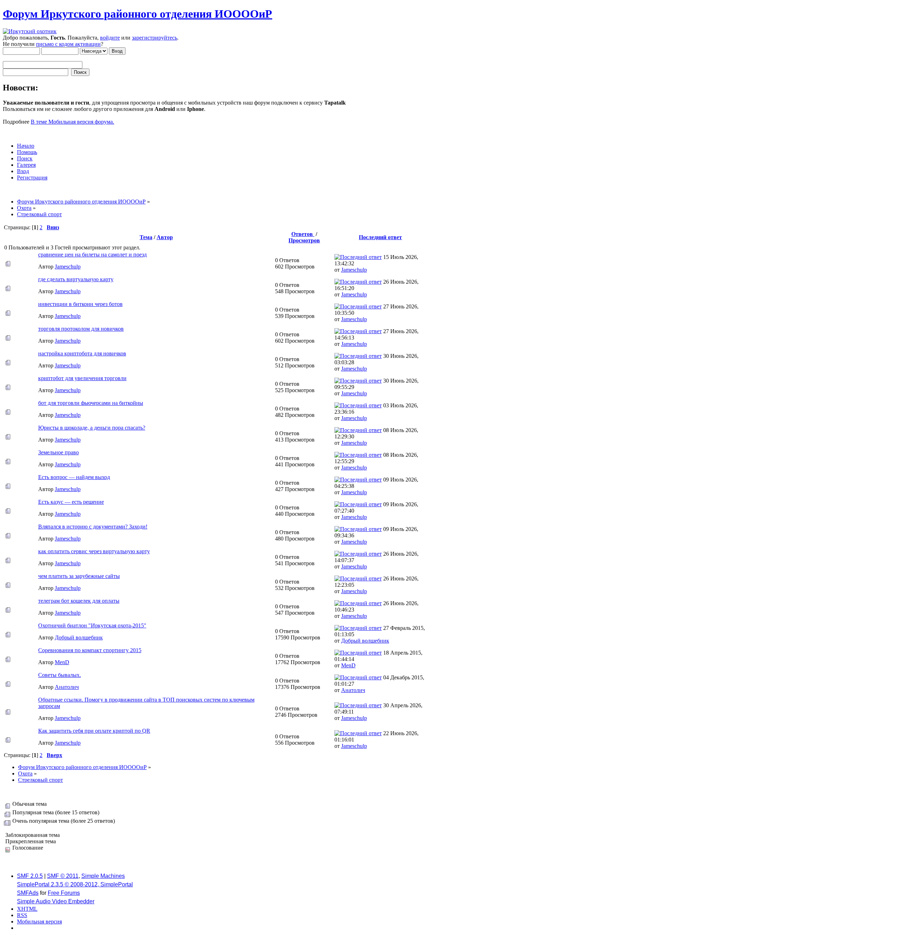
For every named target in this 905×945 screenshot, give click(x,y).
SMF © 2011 (62, 876)
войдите (110, 38)
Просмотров (304, 240)
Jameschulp (68, 267)
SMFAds (28, 893)
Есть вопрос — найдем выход (74, 477)
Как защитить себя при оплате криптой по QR (94, 731)
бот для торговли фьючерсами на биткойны (90, 403)
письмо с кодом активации (68, 44)
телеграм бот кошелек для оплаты (78, 601)
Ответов (302, 234)
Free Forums (64, 893)
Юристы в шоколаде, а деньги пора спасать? (91, 428)
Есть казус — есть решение (71, 502)
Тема (146, 237)
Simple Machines (103, 876)
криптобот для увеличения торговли (82, 378)
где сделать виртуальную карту (75, 279)
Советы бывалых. (59, 675)
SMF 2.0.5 (30, 876)
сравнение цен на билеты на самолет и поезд (92, 255)
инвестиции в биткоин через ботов (80, 304)
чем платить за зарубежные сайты (79, 576)
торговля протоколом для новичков (81, 329)
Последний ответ (380, 237)
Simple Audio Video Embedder (55, 901)
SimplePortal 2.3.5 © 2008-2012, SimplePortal (75, 884)
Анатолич (67, 687)
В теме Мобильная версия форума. (72, 122)
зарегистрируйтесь (154, 38)
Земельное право (58, 452)
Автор (165, 237)
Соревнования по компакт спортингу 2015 (89, 650)
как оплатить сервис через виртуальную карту (94, 551)
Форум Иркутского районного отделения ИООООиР (137, 13)
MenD (62, 662)
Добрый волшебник (79, 637)
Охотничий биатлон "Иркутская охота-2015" (92, 625)
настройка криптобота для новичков (82, 353)
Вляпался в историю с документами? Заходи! (92, 527)
